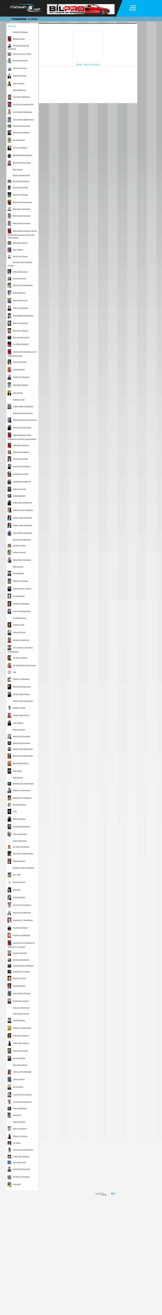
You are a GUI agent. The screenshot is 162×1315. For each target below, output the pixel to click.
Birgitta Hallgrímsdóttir (21, 175)
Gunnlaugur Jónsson (21, 474)
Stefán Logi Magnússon (22, 1028)
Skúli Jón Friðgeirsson (21, 1008)
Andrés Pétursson (19, 76)
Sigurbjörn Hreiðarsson (21, 935)
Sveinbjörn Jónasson (21, 1035)
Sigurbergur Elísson (20, 928)
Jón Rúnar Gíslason (20, 658)
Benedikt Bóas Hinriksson (22, 155)
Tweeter (114, 1193)
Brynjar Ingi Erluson (20, 256)
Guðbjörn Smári (19, 400)
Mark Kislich (17, 771)
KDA (14, 672)
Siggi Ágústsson (19, 897)
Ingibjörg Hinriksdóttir (21, 603)
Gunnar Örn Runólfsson (22, 466)
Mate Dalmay (18, 778)
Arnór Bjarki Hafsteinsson (22, 112)
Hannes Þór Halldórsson (22, 539)
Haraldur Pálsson (19, 545)
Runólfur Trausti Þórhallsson (23, 868)
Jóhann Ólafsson (19, 632)
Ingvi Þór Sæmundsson (22, 611)
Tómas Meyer (18, 1087)
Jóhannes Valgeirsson (21, 640)
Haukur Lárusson (19, 552)
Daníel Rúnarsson (19, 278)
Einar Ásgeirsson (19, 293)
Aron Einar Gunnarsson (21, 126)
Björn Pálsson (18, 250)
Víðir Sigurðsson (19, 1122)
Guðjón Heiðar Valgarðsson (23, 406)
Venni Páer (17, 1115)
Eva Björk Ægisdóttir (21, 344)
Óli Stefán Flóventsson (21, 826)
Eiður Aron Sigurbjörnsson (23, 285)
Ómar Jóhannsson (20, 834)
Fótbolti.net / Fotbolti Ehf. (26, 8)
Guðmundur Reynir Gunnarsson (25, 420)
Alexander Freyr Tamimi (22, 54)
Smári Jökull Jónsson (21, 1014)
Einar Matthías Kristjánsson (23, 315)
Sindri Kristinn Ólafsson (22, 993)
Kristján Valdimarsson (21, 715)
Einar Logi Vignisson (20, 308)
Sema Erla (17, 890)
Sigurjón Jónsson (19, 978)
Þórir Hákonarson (19, 1162)
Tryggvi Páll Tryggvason (22, 1094)
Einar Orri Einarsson (20, 323)
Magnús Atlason (19, 730)
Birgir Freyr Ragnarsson (22, 163)
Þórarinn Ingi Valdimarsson (23, 1150)
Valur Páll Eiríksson (20, 1108)
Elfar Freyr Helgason (20, 331)
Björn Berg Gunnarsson (21, 209)
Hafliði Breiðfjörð (19, 496)
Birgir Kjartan (18, 169)
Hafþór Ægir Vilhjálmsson (22, 502)
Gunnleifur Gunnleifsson (22, 481)
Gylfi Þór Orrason (19, 489)
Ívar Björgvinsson (19, 618)
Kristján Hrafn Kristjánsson (23, 701)
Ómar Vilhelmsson (20, 841)
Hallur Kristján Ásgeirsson (22, 533)
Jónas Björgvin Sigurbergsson (24, 665)
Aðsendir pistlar (19, 39)
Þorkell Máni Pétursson (21, 1169)
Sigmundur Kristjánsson (22, 912)
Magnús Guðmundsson (21, 736)
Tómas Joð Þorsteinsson (22, 1072)
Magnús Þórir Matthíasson (23, 756)
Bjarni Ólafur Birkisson (21, 181)
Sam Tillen (17, 874)
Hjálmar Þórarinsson (20, 581)
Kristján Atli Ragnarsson (22, 687)
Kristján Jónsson (19, 708)
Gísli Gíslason (18, 393)
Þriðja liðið (17, 1184)
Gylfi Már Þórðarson (20, 32)
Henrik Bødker (18, 573)
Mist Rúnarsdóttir (19, 805)
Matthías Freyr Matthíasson (23, 783)
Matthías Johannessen (21, 790)
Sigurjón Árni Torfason (21, 972)
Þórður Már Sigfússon (21, 1156)
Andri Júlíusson (18, 83)
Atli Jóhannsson (19, 140)
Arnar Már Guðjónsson (21, 97)
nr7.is (15, 811)
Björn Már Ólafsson (20, 243)
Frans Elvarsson (19, 369)
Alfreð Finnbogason (20, 60)
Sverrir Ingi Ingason (20, 1051)
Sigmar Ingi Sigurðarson (22, 905)
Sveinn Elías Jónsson (21, 1043)
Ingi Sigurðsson (19, 596)
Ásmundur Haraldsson (21, 132)
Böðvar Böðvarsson (20, 272)
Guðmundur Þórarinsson (22, 427)
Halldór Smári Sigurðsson (22, 518)
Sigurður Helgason (20, 953)
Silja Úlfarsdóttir (19, 986)
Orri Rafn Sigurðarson (21, 847)
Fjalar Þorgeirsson (20, 362)
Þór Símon (17, 1143)
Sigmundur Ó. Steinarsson (23, 920)
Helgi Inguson (18, 566)
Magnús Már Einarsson (21, 743)
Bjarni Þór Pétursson (20, 187)
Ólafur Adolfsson (19, 819)
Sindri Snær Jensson (21, 1001)
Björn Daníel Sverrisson (21, 216)
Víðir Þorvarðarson (20, 1129)
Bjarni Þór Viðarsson (20, 194)
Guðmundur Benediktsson (23, 413)
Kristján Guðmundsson (21, 694)
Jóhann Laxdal (18, 625)
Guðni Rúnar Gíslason (21, 452)
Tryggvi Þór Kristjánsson (22, 1102)
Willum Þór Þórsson (20, 1136)
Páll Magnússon (19, 861)
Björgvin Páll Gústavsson (22, 202)
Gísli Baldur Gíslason (20, 385)
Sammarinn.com (19, 882)
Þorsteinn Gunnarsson (21, 1177)
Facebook (112, 1193)
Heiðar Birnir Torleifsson (22, 560)
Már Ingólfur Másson (21, 763)
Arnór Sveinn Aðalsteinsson (23, 119)
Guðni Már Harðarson (21, 445)
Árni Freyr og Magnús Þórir (23, 104)
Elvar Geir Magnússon (21, 337)
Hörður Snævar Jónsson (22, 588)
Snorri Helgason (19, 1020)
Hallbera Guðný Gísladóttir (23, 510)
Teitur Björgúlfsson (20, 1065)
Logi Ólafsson (18, 723)
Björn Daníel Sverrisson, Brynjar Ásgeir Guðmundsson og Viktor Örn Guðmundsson (22, 234)
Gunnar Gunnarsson (20, 459)
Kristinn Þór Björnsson (21, 679)
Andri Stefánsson (19, 90)
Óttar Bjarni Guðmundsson (23, 853)
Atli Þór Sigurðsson (20, 147)
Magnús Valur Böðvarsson (23, 749)
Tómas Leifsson (19, 1079)
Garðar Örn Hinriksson (21, 377)
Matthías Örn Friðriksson (22, 798)
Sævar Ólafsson (19, 1058)
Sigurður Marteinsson (21, 960)
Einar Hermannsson (20, 300)
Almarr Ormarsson (20, 68)
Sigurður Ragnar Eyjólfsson (23, 966)
